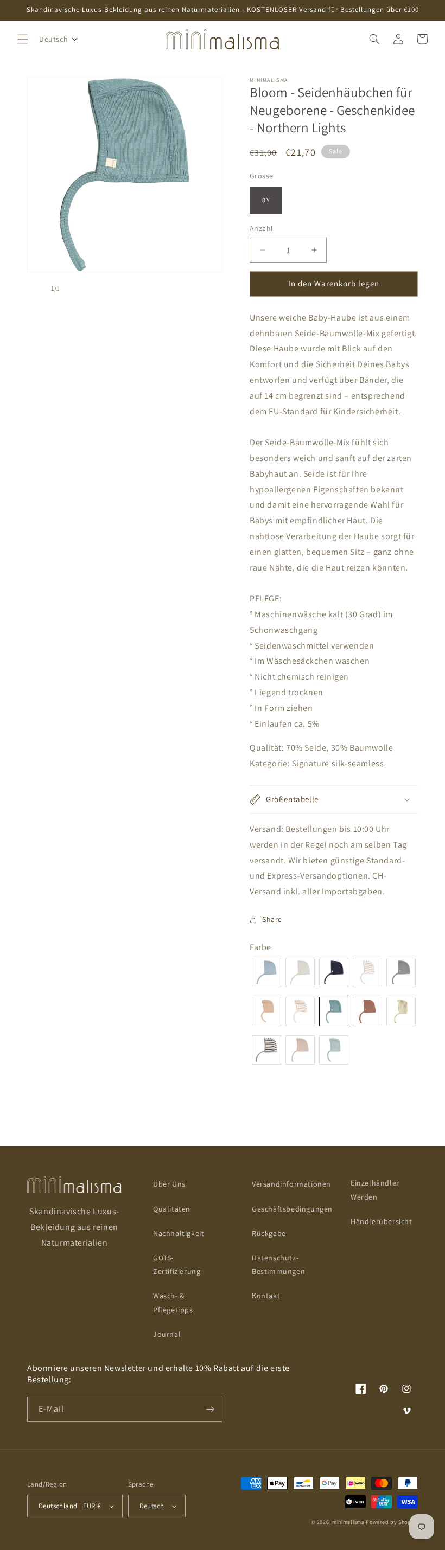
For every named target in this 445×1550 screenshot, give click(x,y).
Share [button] (272, 919)
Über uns (169, 1184)
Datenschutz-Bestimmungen (278, 1264)
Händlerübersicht (381, 1221)
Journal (167, 1334)
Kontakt (266, 1296)
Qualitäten (171, 1209)
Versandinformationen (291, 1184)
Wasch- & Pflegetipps (173, 1302)
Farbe (260, 947)
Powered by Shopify (392, 1522)
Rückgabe (269, 1233)
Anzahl (261, 228)
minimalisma (348, 1522)
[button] (23, 39)
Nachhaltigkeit (178, 1233)
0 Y (266, 200)
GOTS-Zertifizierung (176, 1264)
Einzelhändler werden (375, 1189)
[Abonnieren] (210, 1409)
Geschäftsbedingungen (292, 1209)
